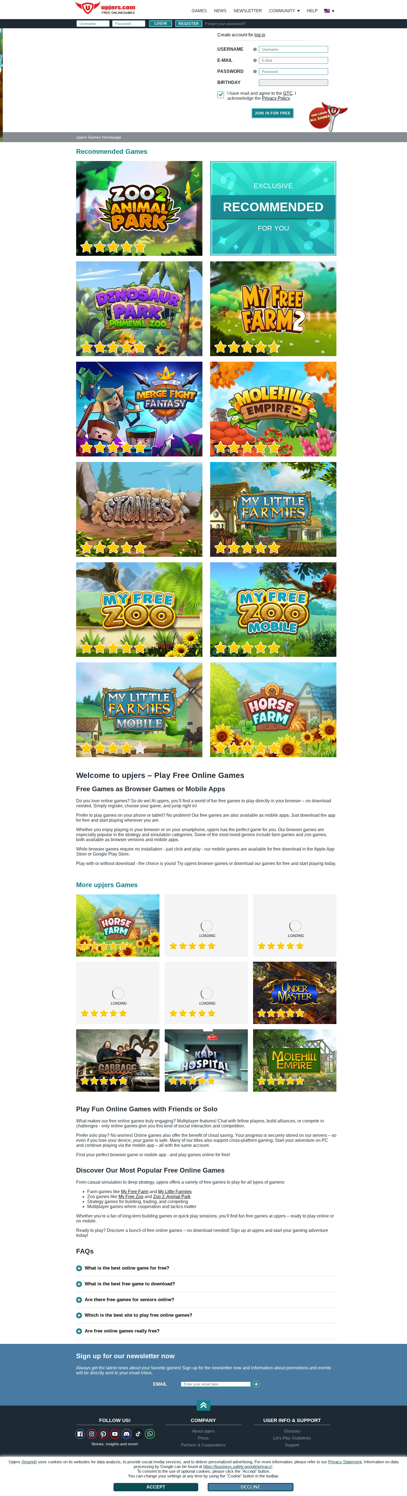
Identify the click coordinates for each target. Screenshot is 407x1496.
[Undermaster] (294, 993)
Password (230, 71)
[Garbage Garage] (117, 1060)
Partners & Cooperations (203, 1445)
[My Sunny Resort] (294, 925)
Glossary (292, 1431)
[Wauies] (206, 925)
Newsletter (248, 10)
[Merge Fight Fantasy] (139, 409)
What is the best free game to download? (130, 1283)
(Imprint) (29, 1461)
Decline (251, 1487)
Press (203, 1438)
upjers (105, 8)
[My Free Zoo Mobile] (273, 609)
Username (230, 49)
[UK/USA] (329, 11)
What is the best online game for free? (127, 1268)
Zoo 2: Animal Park (171, 1196)
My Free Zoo (131, 1196)
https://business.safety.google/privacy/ (237, 1466)
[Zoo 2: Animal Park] (1, 84)
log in (259, 34)
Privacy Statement (345, 1461)
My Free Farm (134, 1191)
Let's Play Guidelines (292, 1438)
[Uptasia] (117, 993)
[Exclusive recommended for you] (273, 208)
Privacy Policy (276, 98)
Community (282, 10)
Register (189, 24)
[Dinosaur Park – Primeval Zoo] (139, 308)
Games (199, 10)
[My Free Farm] (206, 993)
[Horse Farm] (273, 709)
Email (160, 1384)
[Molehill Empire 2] (273, 409)
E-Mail (225, 60)
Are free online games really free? (122, 1331)
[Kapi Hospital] (206, 1060)
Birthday (229, 82)
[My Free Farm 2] (273, 308)
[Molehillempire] (294, 1060)
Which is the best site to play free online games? (138, 1315)
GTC (288, 93)
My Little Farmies (175, 1191)
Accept (155, 1487)
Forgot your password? (225, 23)
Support (292, 1445)
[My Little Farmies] (273, 509)
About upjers (203, 1431)
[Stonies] (139, 509)
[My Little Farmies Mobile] (139, 709)
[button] (203, 1406)
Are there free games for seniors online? (129, 1299)
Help (312, 10)
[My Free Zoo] (139, 609)
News (220, 10)
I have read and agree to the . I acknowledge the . (261, 96)
